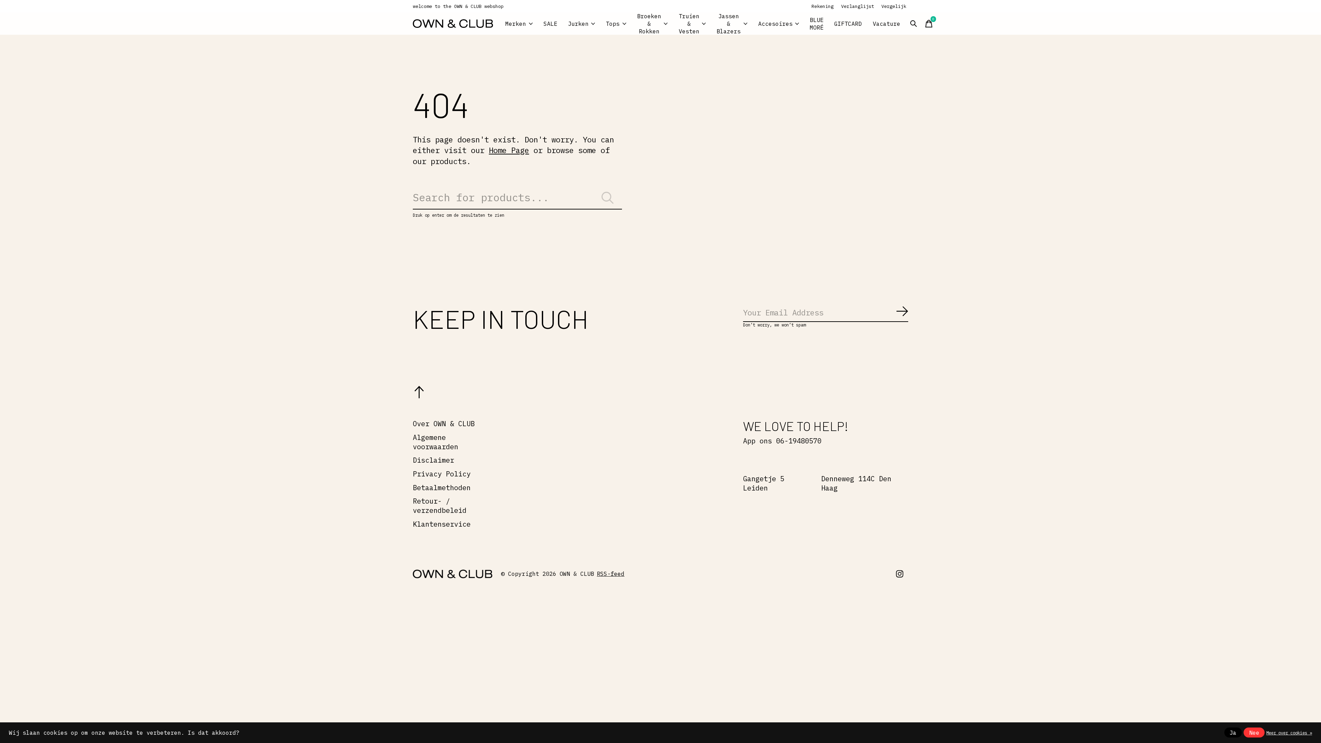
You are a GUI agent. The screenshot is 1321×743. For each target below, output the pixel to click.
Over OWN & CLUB (444, 423)
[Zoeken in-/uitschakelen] (914, 24)
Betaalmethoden (442, 487)
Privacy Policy (442, 473)
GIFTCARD (848, 24)
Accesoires (775, 24)
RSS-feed (610, 574)
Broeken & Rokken (649, 23)
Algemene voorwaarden (435, 442)
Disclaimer (433, 460)
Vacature (886, 24)
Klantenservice (442, 524)
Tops (613, 24)
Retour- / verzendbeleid (439, 505)
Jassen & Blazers (729, 23)
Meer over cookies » (1289, 732)
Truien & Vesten (689, 23)
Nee (1254, 732)
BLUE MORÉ (817, 23)
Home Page (509, 150)
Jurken (578, 24)
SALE (550, 24)
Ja (1232, 732)
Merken (515, 24)
